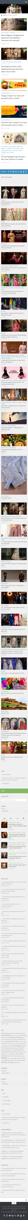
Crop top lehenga (22, 1035)
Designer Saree (10, 1039)
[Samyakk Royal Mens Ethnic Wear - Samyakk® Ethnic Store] (8, 172)
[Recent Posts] (4, 818)
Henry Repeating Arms (8, 1140)
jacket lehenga (4, 1041)
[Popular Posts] (11, 818)
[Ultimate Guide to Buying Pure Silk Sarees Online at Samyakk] (14, 236)
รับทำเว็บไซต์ (6, 1145)
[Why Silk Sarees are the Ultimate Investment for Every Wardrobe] (14, 508)
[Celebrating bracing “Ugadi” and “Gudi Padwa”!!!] (14, 440)
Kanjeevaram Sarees (19, 287)
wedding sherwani (16, 1062)
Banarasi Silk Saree (21, 1033)
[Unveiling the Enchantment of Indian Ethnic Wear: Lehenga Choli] (14, 347)
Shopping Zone (5, 152)
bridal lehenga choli (14, 1035)
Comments (6, 1100)
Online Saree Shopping (14, 1052)
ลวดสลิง (5, 1156)
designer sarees (16, 1039)
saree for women (18, 1058)
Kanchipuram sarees (22, 1041)
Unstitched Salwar (6, 498)
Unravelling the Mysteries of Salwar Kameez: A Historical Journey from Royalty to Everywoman (13, 735)
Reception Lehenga (15, 1054)
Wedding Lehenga (7, 1062)
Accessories (4, 146)
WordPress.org (6, 1104)
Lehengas (8, 148)
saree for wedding (10, 1058)
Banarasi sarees (13, 1033)
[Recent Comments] (17, 818)
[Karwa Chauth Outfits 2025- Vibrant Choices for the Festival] (14, 258)
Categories (3, 1070)
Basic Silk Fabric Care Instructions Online (12, 693)
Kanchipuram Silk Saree (7, 287)
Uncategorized (5, 93)
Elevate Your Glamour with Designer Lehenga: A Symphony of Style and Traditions (13, 779)
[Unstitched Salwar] (14, 475)
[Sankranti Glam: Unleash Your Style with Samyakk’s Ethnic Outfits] (14, 112)
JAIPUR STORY (5, 713)
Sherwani (12, 32)
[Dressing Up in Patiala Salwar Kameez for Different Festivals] (14, 304)
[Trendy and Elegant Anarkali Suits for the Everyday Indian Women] (14, 373)
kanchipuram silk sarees (16, 1043)
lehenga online (20, 1050)
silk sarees (22, 1060)
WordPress (10, 1212)
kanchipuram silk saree (6, 1043)
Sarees (20, 150)
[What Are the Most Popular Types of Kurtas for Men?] (4, 865)
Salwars (15, 150)
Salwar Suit (9, 1056)
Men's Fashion (5, 32)
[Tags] (23, 818)
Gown (10, 146)
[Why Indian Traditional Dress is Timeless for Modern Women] (14, 395)
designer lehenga (15, 1037)
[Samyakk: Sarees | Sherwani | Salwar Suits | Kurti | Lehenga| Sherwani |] (13, 172)
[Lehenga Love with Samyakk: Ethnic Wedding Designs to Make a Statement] (14, 325)
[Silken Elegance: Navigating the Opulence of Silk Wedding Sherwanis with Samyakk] (14, 24)
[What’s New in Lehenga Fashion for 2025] (14, 663)
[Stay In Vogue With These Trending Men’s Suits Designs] (14, 576)
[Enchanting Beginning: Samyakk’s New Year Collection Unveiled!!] (14, 138)
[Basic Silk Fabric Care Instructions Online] (14, 684)
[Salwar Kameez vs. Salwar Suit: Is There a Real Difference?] (14, 192)
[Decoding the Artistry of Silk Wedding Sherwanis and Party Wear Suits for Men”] (14, 54)
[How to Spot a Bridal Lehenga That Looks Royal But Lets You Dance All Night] (4, 835)
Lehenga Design (7, 1048)
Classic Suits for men (7, 62)
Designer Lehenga (10, 356)
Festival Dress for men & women (9, 266)
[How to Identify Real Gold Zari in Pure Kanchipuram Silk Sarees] (4, 855)
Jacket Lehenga (11, 844)
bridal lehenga (6, 1035)
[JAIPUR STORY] (14, 704)
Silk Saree (17, 1060)
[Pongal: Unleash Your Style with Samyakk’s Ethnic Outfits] (14, 85)
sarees (6, 1060)
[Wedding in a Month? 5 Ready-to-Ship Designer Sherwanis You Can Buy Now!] (14, 642)
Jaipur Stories (4, 711)
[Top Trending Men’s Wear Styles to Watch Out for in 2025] (14, 598)
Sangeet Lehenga (20, 1056)
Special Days (4, 425)
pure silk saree (8, 1054)
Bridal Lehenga (15, 355)
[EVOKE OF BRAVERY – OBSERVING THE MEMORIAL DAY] (14, 418)
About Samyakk (6, 774)
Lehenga (3, 333)
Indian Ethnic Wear (21, 356)
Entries (5, 1097)
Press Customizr (22, 1212)
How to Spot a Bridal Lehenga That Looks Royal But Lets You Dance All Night (17, 836)
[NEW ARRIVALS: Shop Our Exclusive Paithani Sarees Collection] (14, 214)
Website (12, 152)
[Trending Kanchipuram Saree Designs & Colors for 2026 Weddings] (14, 280)
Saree (4, 1058)
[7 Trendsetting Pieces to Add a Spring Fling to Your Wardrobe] (14, 530)
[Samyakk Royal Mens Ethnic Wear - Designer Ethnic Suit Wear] (11, 172)
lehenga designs (15, 1048)
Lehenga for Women (11, 1050)
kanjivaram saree (8, 1046)
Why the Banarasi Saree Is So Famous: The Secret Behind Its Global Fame (17, 826)
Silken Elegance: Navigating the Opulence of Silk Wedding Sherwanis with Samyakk (12, 37)
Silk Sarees (4, 244)
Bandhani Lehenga (5, 355)
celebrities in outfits (6, 627)
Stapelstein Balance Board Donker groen (12, 1133)
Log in (4, 1093)
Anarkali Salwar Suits (6, 380)
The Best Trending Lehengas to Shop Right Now (14, 941)
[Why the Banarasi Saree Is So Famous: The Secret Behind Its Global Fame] (4, 825)
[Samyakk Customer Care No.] (18, 172)
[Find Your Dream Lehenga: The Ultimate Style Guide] (14, 554)
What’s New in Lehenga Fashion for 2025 (12, 673)
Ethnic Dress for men (6, 649)
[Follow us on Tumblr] (26, 172)
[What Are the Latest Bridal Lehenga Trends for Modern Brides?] (4, 845)
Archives (3, 808)
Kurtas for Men (12, 863)
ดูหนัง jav (5, 1151)
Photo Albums (6, 783)
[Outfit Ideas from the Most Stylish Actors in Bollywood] (14, 620)
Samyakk (14, 1056)
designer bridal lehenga (5, 1037)
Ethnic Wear (23, 1039)
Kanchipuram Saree (13, 1041)
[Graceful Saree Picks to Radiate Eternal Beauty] (14, 747)
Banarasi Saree (5, 1033)
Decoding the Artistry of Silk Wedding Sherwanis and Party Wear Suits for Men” (12, 69)
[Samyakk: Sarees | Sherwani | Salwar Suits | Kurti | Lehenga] (21, 172)
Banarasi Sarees (12, 822)
